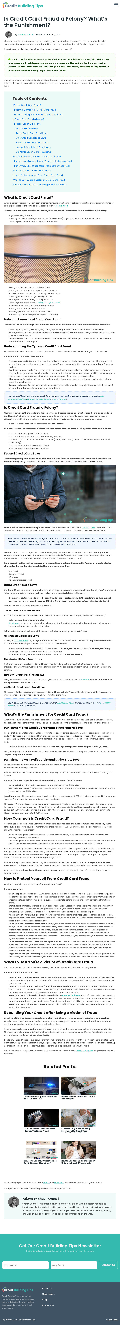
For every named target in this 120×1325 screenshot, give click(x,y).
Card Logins (48, 1294)
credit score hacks (65, 703)
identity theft (62, 206)
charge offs (32, 399)
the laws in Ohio (21, 640)
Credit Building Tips (84, 1050)
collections (43, 399)
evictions (22, 399)
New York (85, 679)
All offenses (14, 623)
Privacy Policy (112, 1319)
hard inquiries (60, 399)
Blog (44, 1299)
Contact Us (48, 1305)
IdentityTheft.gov (71, 995)
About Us (47, 1288)
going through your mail (49, 302)
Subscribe (108, 1265)
